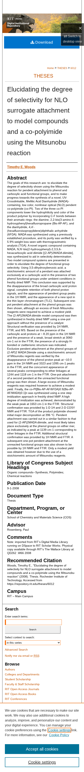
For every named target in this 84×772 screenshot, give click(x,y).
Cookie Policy (59, 735)
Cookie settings (59, 730)
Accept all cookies (42, 749)
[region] (42, 737)
